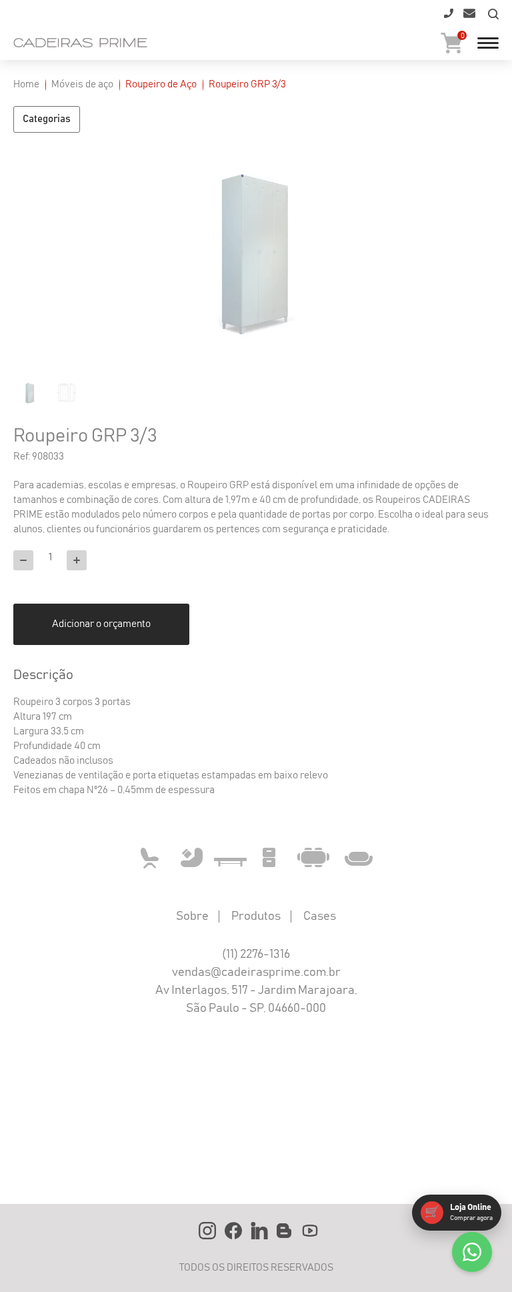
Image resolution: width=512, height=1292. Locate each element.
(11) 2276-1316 (256, 954)
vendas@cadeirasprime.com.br (256, 972)
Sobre (192, 916)
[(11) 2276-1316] (447, 18)
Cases (319, 916)
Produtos (256, 916)
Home (26, 84)
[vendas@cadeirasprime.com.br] (468, 18)
